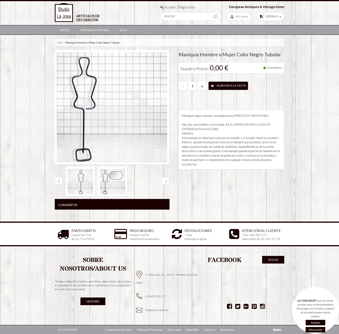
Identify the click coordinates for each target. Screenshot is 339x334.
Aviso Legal (174, 329)
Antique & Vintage (95, 30)
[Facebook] (229, 306)
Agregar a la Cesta (231, 85)
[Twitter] (237, 306)
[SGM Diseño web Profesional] (277, 330)
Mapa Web (192, 329)
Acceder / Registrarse (179, 7)
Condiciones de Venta (118, 329)
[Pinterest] (254, 306)
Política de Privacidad (150, 329)
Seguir (273, 259)
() (272, 16)
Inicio (64, 30)
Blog (123, 30)
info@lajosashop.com (157, 310)
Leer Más (93, 301)
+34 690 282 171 (155, 296)
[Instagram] (262, 306)
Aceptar (315, 322)
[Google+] (246, 306)
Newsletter (227, 329)
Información (315, 329)
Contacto (209, 329)
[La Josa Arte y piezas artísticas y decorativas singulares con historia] (64, 12)
